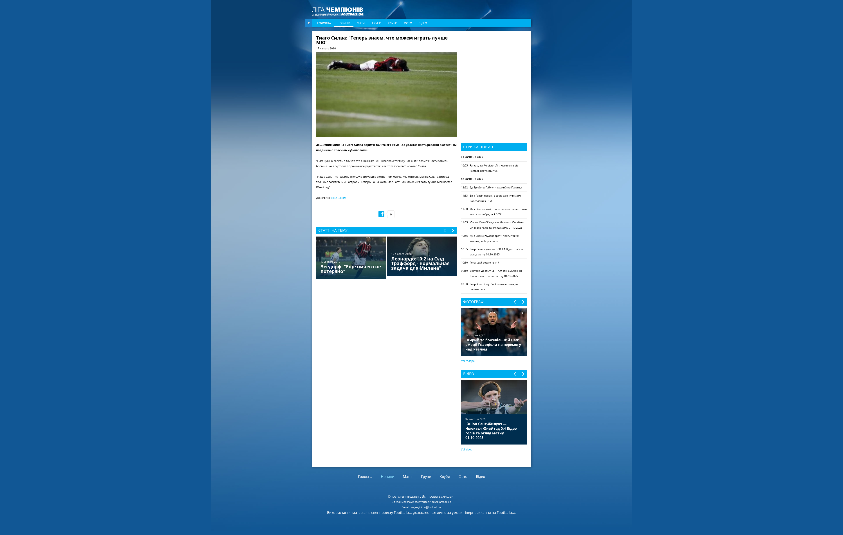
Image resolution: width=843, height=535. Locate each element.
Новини (343, 23)
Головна (324, 23)
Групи (376, 23)
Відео (423, 23)
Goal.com (338, 198)
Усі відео (466, 449)
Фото (408, 23)
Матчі (361, 23)
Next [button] (452, 230)
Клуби (392, 23)
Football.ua (506, 512)
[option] (386, 258)
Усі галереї (468, 361)
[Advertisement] (494, 63)
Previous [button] (445, 230)
